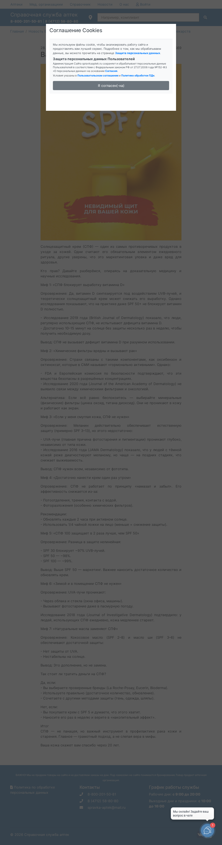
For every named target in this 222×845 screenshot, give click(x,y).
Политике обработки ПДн (137, 75)
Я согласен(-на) (111, 85)
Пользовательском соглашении (97, 75)
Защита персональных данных (137, 53)
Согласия (111, 71)
